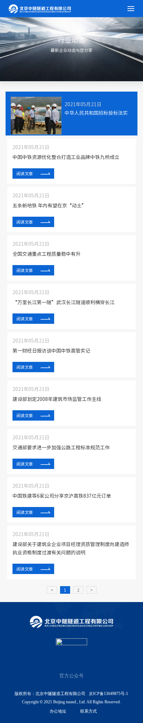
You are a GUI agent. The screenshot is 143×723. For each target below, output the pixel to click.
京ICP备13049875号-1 (108, 693)
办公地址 (58, 711)
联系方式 (88, 711)
